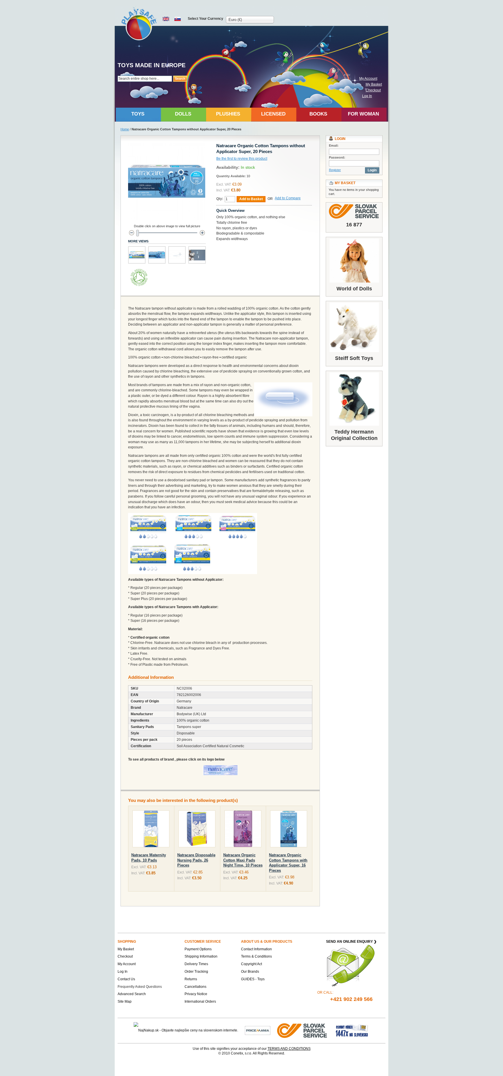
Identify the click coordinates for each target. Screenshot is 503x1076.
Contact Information (256, 949)
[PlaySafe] (139, 23)
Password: (337, 157)
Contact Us (126, 979)
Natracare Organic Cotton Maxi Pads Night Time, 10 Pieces (243, 860)
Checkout (373, 90)
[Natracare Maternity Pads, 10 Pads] (151, 830)
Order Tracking (196, 972)
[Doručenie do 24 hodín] (302, 1030)
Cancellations (195, 987)
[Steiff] (354, 327)
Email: (334, 145)
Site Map (125, 1001)
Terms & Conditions (256, 956)
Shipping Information (201, 956)
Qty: (219, 199)
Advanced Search (132, 994)
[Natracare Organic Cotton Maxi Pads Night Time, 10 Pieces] (243, 830)
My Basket (374, 84)
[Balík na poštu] (351, 1030)
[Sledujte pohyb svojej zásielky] (354, 211)
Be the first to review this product (241, 159)
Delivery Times (196, 964)
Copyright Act (251, 964)
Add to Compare (288, 198)
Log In (367, 96)
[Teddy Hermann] (354, 399)
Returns (191, 979)
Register (335, 170)
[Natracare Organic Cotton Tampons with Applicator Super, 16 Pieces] (288, 830)
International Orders (200, 1001)
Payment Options (198, 949)
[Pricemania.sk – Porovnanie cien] (257, 1030)
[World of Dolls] (354, 261)
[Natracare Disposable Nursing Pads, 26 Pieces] (197, 830)
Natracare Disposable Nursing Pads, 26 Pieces (196, 860)
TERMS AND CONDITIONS (289, 1049)
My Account (368, 79)
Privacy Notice (196, 994)
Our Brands (250, 972)
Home (125, 129)
